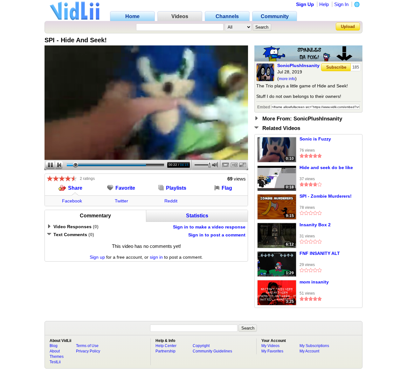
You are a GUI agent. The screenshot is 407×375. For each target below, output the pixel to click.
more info (287, 79)
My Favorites (272, 351)
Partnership (165, 351)
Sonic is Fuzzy (315, 138)
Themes (57, 356)
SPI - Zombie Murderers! (326, 196)
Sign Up (305, 4)
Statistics (197, 215)
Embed (263, 107)
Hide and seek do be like (326, 167)
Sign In (341, 4)
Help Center (165, 346)
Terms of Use (87, 346)
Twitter (121, 200)
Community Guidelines (212, 351)
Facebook (72, 200)
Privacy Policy (88, 351)
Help (324, 4)
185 (355, 67)
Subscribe (336, 67)
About (55, 351)
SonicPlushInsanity (298, 65)
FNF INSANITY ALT (320, 253)
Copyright (201, 346)
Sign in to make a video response (209, 226)
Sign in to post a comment (216, 234)
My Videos (270, 346)
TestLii (55, 362)
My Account (309, 351)
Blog (54, 346)
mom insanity (314, 281)
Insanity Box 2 (315, 224)
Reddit (170, 200)
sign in (156, 257)
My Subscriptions (314, 346)
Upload (348, 26)
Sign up (97, 257)
